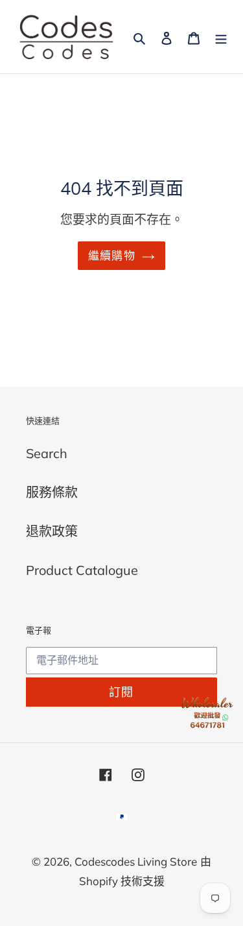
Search (46, 453)
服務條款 (52, 492)
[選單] (221, 37)
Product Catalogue (82, 570)
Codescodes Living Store (136, 861)
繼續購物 (111, 255)
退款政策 (52, 531)
